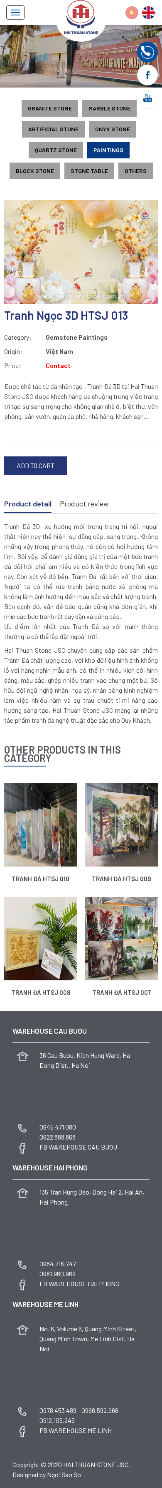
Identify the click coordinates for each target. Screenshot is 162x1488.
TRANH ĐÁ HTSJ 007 (121, 992)
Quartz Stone (56, 149)
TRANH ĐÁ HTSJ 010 (40, 878)
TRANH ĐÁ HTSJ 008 (40, 992)
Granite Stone (50, 108)
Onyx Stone (112, 129)
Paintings (108, 149)
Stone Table (89, 170)
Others (136, 170)
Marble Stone (109, 108)
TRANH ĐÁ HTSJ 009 (121, 878)
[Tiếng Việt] (132, 12)
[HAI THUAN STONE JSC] (81, 16)
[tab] (28, 504)
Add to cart (35, 465)
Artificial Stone (53, 129)
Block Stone (35, 170)
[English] (148, 12)
